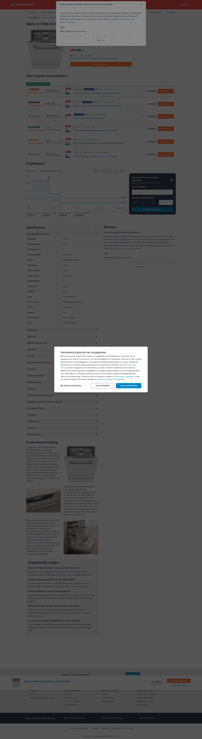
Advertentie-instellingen (124, 376)
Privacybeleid (119, 379)
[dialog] (101, 369)
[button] (71, 385)
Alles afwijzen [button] (103, 385)
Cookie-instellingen (105, 379)
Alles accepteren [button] (128, 385)
